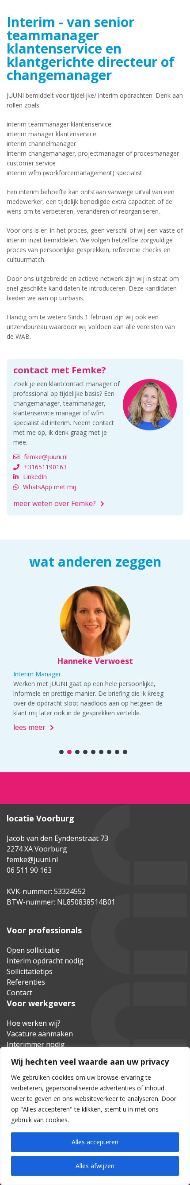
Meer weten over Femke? (54, 503)
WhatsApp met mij (49, 487)
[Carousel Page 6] (101, 752)
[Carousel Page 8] (117, 752)
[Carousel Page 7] (109, 752)
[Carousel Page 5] (93, 752)
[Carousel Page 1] (61, 752)
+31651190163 (45, 467)
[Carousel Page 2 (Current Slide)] (69, 752)
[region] (95, 1116)
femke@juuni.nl (46, 457)
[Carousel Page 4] (85, 752)
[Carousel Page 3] (77, 752)
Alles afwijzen (95, 1166)
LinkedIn (35, 476)
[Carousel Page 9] (125, 752)
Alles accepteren (95, 1142)
